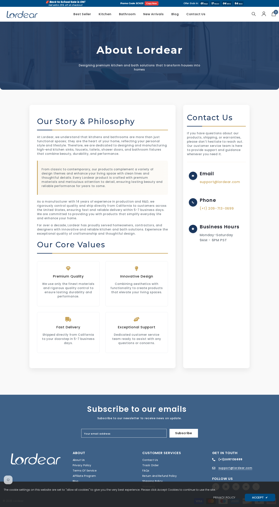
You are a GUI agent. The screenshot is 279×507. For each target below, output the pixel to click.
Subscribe (183, 433)
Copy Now (151, 3)
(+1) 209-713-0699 (217, 208)
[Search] (253, 14)
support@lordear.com (220, 181)
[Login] (264, 14)
